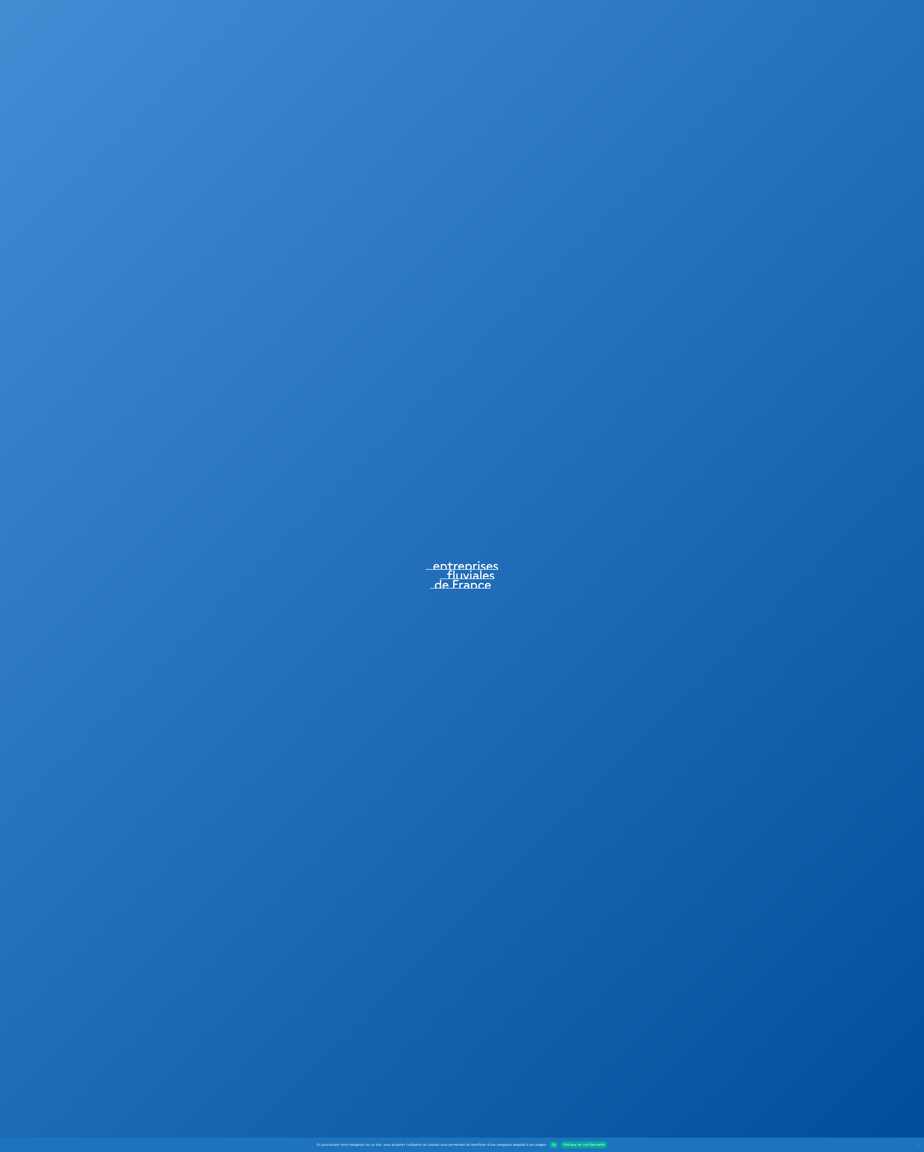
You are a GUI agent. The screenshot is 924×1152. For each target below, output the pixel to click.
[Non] (918, 1144)
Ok (554, 1144)
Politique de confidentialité (584, 1144)
